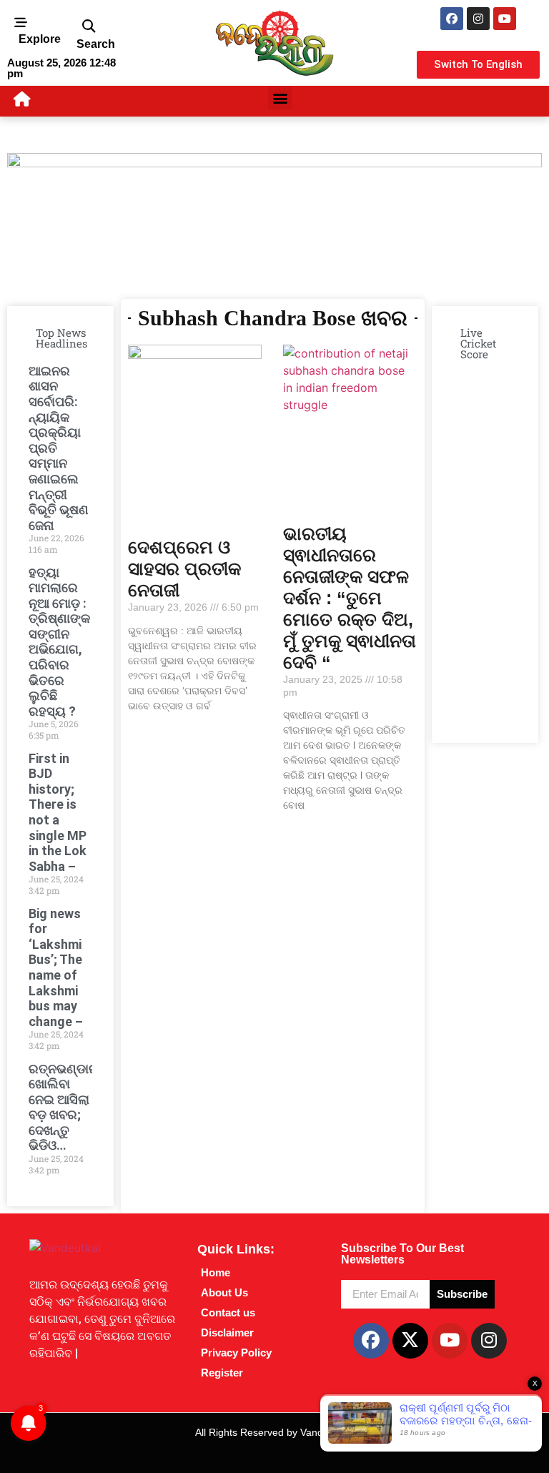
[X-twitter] (410, 1341)
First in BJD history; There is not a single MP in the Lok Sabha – (57, 812)
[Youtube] (504, 18)
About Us (224, 1292)
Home (215, 1272)
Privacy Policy (236, 1352)
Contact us (228, 1312)
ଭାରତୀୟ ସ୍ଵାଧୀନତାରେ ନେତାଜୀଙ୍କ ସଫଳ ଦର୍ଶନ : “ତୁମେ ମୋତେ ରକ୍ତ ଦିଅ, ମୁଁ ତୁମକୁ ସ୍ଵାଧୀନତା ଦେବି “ (349, 597)
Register (222, 1372)
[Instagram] (478, 18)
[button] (88, 27)
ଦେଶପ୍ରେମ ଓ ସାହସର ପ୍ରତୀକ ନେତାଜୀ (184, 568)
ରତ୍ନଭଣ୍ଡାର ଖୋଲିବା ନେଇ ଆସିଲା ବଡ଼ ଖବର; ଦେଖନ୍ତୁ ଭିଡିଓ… (64, 1107)
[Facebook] (451, 18)
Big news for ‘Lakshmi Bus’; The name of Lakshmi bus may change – (56, 967)
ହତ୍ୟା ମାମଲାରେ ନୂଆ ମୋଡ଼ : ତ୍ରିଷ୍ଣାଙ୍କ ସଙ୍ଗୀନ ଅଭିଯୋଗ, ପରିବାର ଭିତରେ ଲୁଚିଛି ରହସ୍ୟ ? (59, 642)
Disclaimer (227, 1332)
